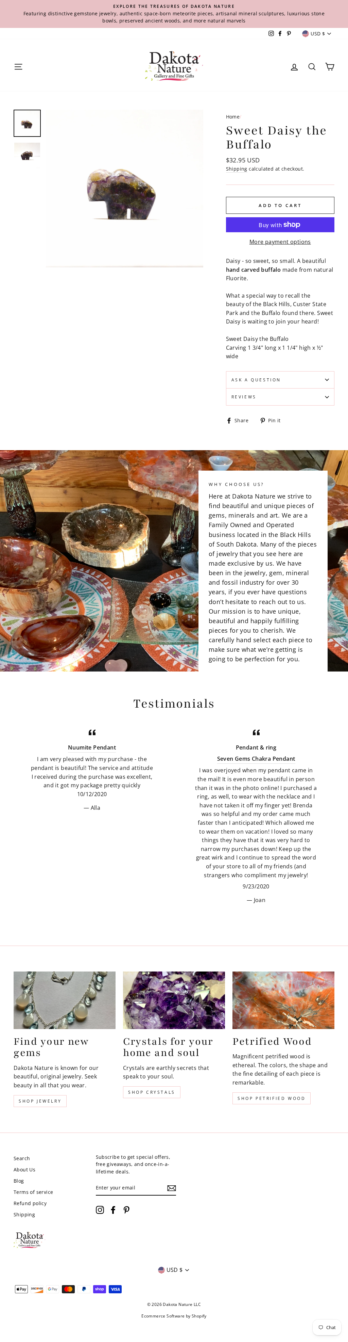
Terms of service (33, 1192)
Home (233, 116)
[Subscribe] (171, 1188)
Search (22, 1158)
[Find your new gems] (65, 1000)
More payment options (280, 242)
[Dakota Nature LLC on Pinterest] (126, 1210)
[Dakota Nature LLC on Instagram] (100, 1210)
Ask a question (256, 380)
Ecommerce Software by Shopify (174, 1316)
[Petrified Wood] (283, 1000)
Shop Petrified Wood (272, 1098)
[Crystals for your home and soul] (174, 1000)
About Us (24, 1169)
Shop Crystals (151, 1092)
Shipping (236, 168)
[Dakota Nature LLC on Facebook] (113, 1210)
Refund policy (30, 1203)
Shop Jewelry (40, 1101)
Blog (19, 1181)
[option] (174, 14)
